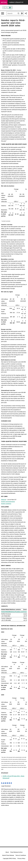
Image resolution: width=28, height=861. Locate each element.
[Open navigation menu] (2, 13)
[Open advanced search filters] (22, 13)
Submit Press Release (8, 855)
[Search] (18, 13)
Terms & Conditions (20, 855)
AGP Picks (4, 2)
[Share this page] (26, 13)
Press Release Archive (16, 852)
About (7, 852)
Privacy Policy (21, 858)
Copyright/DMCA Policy (9, 858)
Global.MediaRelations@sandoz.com (12, 611)
